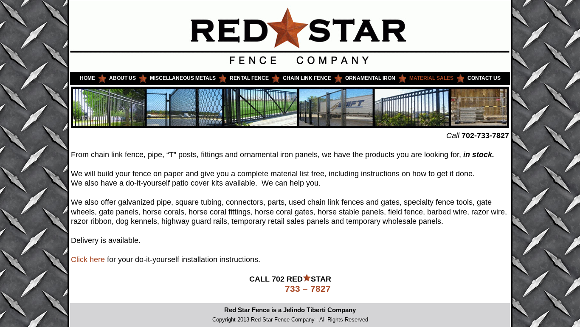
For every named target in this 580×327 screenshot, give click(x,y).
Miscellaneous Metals (183, 78)
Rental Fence (249, 78)
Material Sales (431, 78)
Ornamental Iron (370, 78)
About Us (122, 78)
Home (87, 78)
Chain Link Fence (307, 78)
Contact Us (484, 78)
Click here (88, 259)
